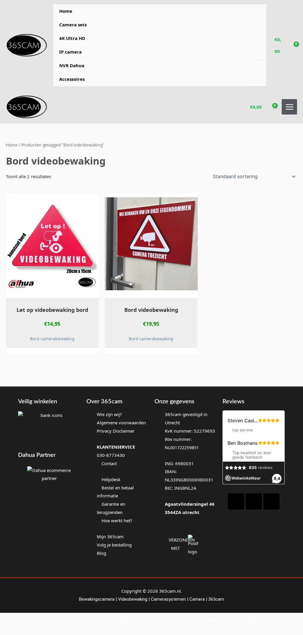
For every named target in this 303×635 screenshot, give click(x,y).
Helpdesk (110, 479)
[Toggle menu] (258, 52)
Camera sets (73, 25)
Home (65, 11)
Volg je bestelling (114, 545)
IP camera (70, 52)
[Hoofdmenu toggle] (289, 107)
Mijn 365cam (110, 536)
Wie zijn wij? (109, 414)
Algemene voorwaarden (121, 423)
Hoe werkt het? (116, 520)
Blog (101, 553)
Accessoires (72, 79)
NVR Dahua (71, 65)
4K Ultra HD (72, 38)
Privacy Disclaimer (115, 431)
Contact (108, 463)
